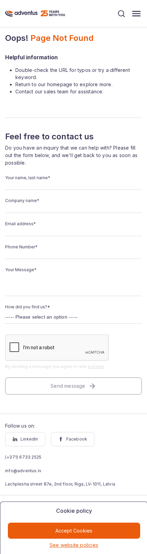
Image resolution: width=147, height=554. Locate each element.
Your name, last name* (27, 177)
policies (96, 366)
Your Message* (21, 269)
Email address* (20, 223)
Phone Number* (21, 246)
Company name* (22, 200)
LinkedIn (29, 439)
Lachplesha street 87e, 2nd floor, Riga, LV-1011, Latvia (60, 484)
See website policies (74, 545)
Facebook (77, 439)
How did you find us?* (27, 306)
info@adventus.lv (23, 470)
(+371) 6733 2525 (23, 457)
